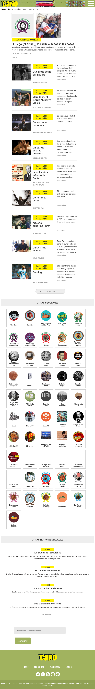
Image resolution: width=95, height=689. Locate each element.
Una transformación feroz (47, 603)
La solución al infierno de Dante (41, 175)
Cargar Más (50, 291)
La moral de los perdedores (47, 588)
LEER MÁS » (15, 57)
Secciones (12, 9)
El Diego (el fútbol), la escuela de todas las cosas (43, 44)
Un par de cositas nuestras (38, 150)
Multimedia (54, 667)
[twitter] (38, 674)
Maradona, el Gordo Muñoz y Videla (42, 100)
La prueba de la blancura (47, 552)
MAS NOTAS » (47, 615)
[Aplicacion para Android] (58, 674)
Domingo (38, 272)
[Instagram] (48, 674)
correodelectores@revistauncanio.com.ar (64, 683)
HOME (26, 667)
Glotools (49, 686)
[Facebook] (43, 674)
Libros (69, 667)
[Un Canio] (9, 5)
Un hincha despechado (47, 570)
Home (3, 9)
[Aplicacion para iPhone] (53, 674)
